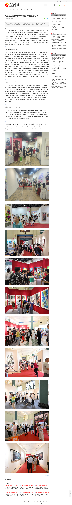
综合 (32, 9)
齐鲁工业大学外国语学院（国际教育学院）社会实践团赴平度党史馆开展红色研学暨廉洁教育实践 (59, 20)
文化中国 (6, 18)
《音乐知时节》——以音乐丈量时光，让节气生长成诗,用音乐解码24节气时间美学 (59, 83)
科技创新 (54, 53)
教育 (28, 9)
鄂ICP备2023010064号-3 (21, 503)
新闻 (6, 9)
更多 (65, 33)
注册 (66, 1)
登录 (63, 1)
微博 (66, 5)
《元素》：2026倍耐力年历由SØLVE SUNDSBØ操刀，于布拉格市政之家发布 (12, 495)
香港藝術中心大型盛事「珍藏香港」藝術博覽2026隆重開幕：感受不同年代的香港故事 (41, 488)
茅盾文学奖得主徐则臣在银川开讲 (58, 23)
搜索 (45, 5)
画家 (24, 9)
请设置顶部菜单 (8, 1)
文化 (10, 9)
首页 (5, 12)
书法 (21, 9)
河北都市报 (14, 503)
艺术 (14, 9)
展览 (17, 9)
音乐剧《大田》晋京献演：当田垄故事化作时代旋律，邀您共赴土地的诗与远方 (59, 79)
